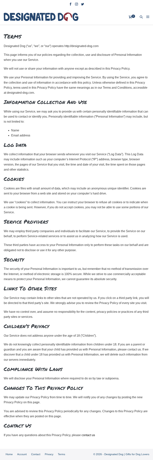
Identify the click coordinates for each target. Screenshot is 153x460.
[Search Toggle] (141, 16)
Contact (35, 454)
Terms (61, 454)
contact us (88, 435)
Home (9, 454)
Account (22, 454)
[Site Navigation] (147, 16)
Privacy (49, 454)
